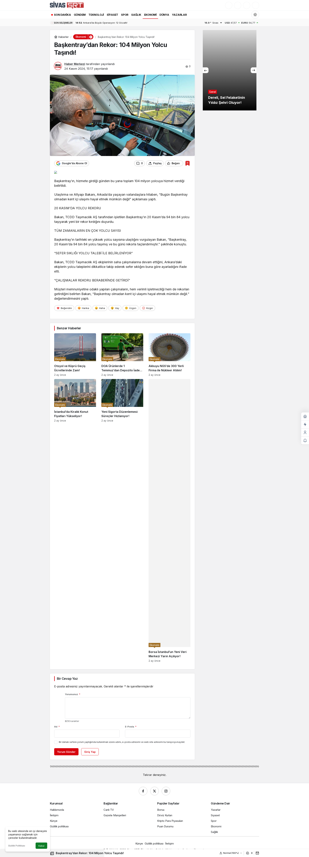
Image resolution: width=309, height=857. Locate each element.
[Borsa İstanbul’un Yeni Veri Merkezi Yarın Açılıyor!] (169, 520)
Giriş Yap (90, 751)
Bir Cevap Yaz (67, 678)
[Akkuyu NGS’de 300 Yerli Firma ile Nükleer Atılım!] (169, 354)
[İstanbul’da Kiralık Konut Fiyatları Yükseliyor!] (75, 520)
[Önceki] (206, 70)
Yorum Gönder (66, 751)
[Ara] (228, 5)
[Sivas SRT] (67, 5)
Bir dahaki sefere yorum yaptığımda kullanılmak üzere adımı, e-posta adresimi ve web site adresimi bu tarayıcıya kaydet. (122, 742)
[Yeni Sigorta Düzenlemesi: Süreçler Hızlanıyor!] (122, 520)
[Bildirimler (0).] (305, 441)
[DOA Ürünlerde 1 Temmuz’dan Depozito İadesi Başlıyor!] (122, 354)
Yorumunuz (72, 694)
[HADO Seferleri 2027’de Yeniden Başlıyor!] (229, 70)
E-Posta (130, 726)
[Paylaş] (256, 853)
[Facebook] (143, 791)
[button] (237, 5)
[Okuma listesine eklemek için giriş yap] (187, 163)
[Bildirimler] (255, 5)
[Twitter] (154, 791)
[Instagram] (166, 791)
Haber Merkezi (74, 64)
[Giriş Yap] (246, 5)
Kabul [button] (41, 845)
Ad (57, 726)
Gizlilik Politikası (16, 845)
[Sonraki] (253, 70)
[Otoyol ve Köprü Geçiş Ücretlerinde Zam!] (75, 354)
